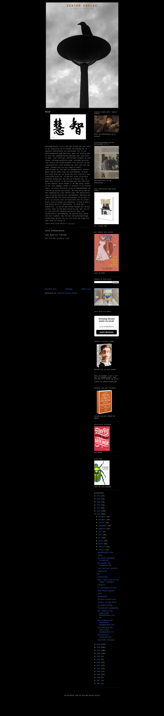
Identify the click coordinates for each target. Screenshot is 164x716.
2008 (99, 677)
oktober (102, 523)
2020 (99, 514)
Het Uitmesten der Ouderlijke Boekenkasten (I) (106, 630)
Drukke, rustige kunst (107, 602)
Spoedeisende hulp (105, 552)
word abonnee (107, 332)
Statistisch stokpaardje (108, 608)
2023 (99, 505)
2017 (99, 650)
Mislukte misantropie (107, 599)
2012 (99, 665)
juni (100, 535)
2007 (99, 680)
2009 (99, 674)
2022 (99, 508)
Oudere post (86, 289)
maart (101, 544)
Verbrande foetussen (106, 640)
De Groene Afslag (105, 605)
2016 (99, 653)
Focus (100, 555)
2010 (99, 671)
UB (99, 574)
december (102, 517)
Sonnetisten (103, 577)
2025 (99, 499)
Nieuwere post (51, 289)
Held (47, 112)
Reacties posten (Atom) (67, 293)
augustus (102, 529)
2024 (99, 502)
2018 (99, 647)
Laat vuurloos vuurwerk (107, 568)
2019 (99, 644)
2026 (99, 496)
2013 (99, 662)
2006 (99, 683)
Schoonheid (102, 596)
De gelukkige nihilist (107, 588)
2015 (99, 656)
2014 (99, 659)
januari (102, 550)
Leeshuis (101, 585)
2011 (99, 668)
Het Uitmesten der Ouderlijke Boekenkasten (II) (106, 623)
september (102, 526)
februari (102, 547)
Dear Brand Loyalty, (106, 591)
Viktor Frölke (82, 5)
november (102, 520)
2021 (99, 511)
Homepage (69, 289)
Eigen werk (102, 571)
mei (100, 538)
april (101, 541)
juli (100, 532)
